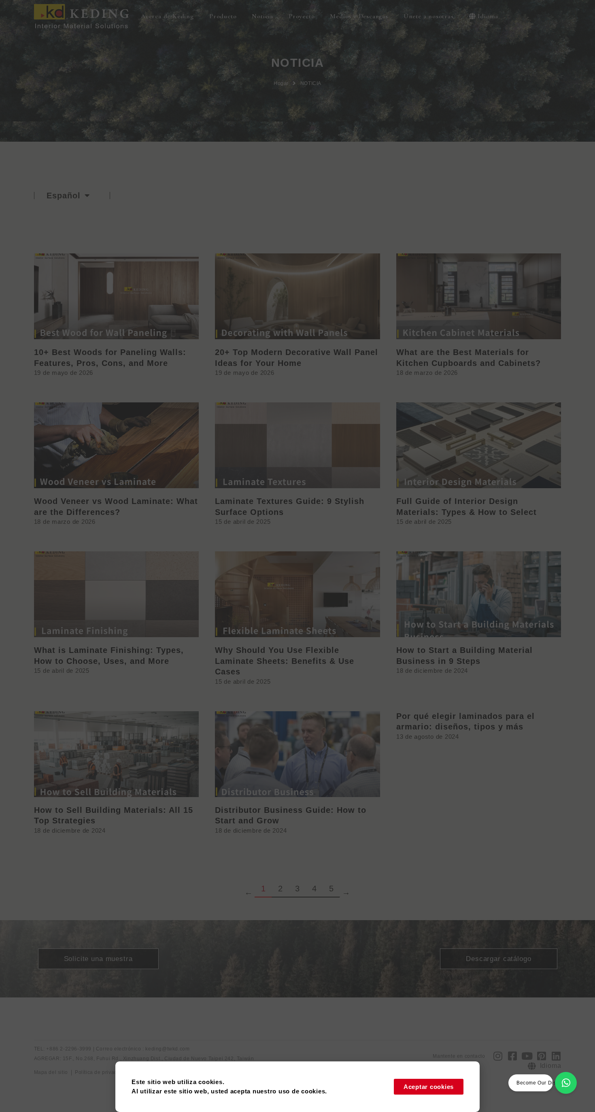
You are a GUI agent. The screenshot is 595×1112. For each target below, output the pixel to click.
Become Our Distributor (544, 1083)
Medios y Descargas (359, 16)
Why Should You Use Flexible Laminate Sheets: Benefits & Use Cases (284, 661)
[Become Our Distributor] (566, 1083)
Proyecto (301, 16)
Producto (222, 16)
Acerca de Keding (167, 16)
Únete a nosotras (429, 16)
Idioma (488, 16)
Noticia (262, 16)
